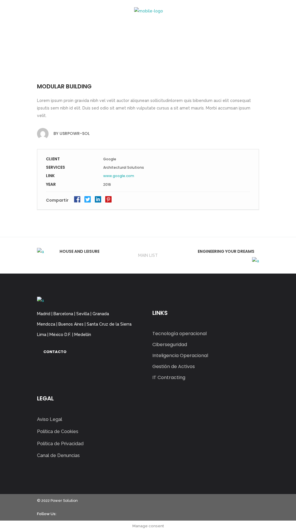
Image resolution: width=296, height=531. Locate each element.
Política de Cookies (57, 431)
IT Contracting (168, 377)
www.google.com (118, 175)
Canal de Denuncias (58, 455)
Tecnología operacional (179, 333)
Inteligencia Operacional (180, 355)
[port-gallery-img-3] (148, 59)
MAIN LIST (148, 255)
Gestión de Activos (173, 366)
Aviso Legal (49, 419)
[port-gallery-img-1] (148, 67)
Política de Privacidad (60, 443)
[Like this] (249, 201)
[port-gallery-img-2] (148, 51)
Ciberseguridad (169, 344)
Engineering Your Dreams (226, 251)
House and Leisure (79, 251)
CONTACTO (54, 351)
